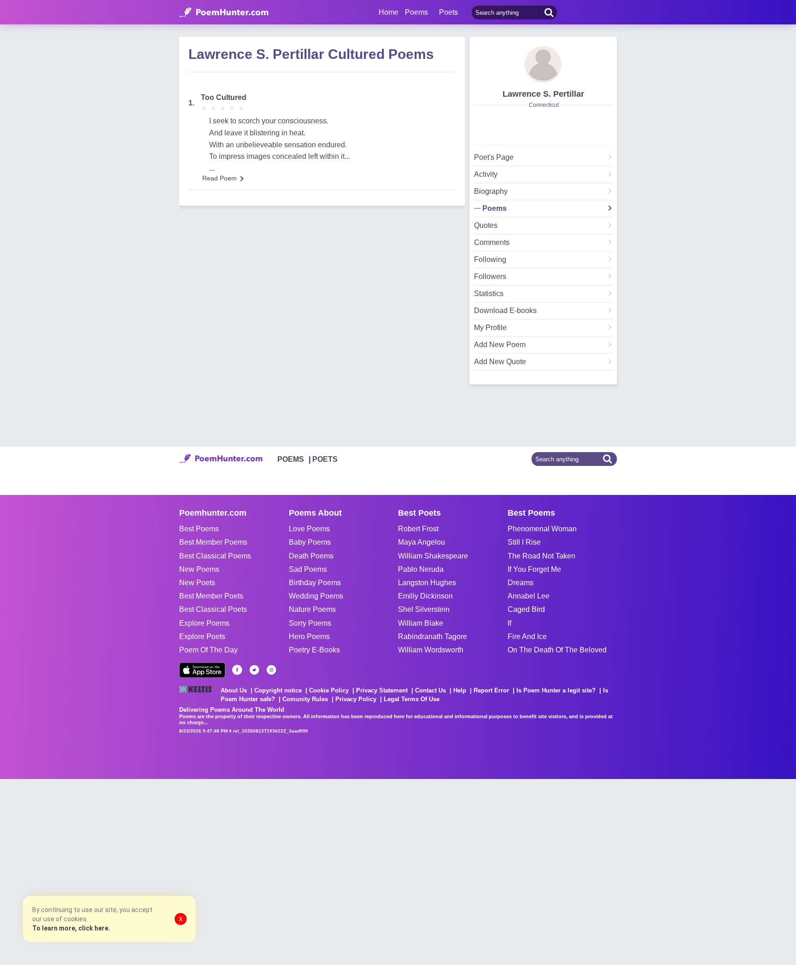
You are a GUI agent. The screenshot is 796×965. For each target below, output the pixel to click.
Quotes (486, 225)
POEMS (290, 459)
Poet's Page (494, 157)
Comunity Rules (305, 699)
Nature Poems (312, 609)
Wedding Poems (316, 596)
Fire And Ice (527, 636)
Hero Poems (309, 636)
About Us (234, 690)
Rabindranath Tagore (432, 636)
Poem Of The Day (208, 650)
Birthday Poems (315, 583)
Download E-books (505, 310)
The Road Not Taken (541, 556)
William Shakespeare (433, 556)
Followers (490, 276)
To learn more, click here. (71, 928)
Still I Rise (524, 542)
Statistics (488, 293)
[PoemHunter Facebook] (237, 670)
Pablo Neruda (421, 569)
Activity (486, 174)
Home (388, 12)
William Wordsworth (430, 650)
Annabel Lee (529, 596)
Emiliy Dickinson (425, 596)
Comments (491, 242)
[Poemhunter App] (202, 670)
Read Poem (219, 178)
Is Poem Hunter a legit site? (556, 690)
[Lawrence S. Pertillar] (543, 64)
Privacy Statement (382, 690)
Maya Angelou (421, 542)
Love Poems (309, 529)
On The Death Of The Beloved (557, 650)
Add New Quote (500, 362)
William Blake (420, 623)
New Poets (197, 583)
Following (490, 259)
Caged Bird (526, 609)
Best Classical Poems (215, 556)
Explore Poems (204, 623)
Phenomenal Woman (542, 529)
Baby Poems (310, 542)
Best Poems (199, 529)
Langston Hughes (427, 583)
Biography (491, 191)
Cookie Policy (329, 690)
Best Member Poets (211, 596)
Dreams (520, 583)
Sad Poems (308, 569)
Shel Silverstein (424, 609)
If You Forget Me (534, 569)
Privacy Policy (355, 699)
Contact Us (430, 690)
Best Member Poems (213, 542)
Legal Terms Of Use (411, 699)
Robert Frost (418, 529)
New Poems (199, 569)
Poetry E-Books (314, 650)
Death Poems (311, 556)
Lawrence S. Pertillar (543, 94)
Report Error (491, 690)
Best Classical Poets (213, 609)
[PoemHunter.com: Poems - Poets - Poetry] (224, 12)
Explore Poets (202, 636)
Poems (494, 208)
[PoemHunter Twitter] (254, 670)
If (509, 623)
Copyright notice (278, 690)
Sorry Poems (310, 623)
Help (459, 690)
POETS (325, 459)
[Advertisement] (138, 871)
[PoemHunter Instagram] (271, 670)
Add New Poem (500, 345)
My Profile (490, 327)
